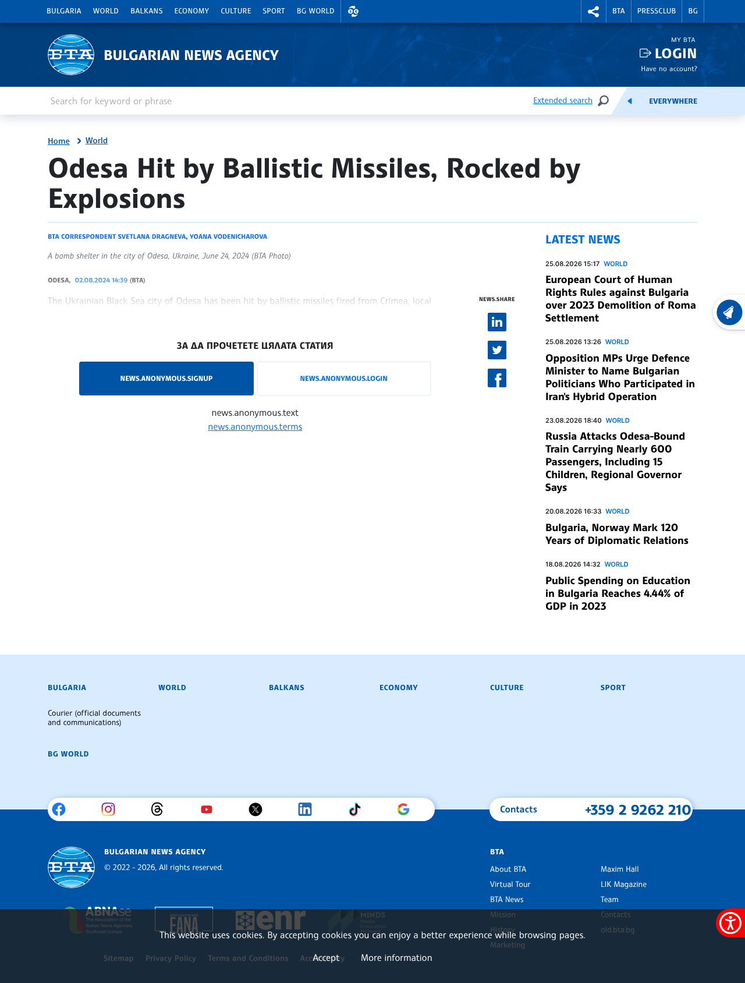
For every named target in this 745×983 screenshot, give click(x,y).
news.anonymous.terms (255, 426)
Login (676, 53)
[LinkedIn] (309, 809)
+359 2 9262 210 (638, 809)
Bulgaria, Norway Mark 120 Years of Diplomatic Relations (617, 534)
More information (396, 957)
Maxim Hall (619, 869)
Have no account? (669, 68)
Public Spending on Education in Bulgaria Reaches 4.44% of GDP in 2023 (617, 593)
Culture (236, 11)
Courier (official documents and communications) (94, 718)
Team (610, 899)
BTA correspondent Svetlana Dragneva (117, 236)
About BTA (508, 869)
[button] (353, 11)
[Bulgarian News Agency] (71, 867)
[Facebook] (63, 809)
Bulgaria (64, 11)
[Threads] (161, 809)
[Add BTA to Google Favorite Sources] (407, 809)
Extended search (563, 100)
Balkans (146, 11)
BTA (618, 11)
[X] (259, 809)
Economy (192, 11)
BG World (316, 11)
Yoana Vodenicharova (228, 236)
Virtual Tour (510, 884)
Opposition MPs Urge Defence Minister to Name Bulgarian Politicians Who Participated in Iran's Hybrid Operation (620, 377)
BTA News (506, 899)
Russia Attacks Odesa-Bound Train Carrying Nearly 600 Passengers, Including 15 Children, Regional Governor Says (615, 462)
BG (693, 11)
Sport (274, 11)
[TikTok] (358, 809)
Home (59, 141)
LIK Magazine (624, 884)
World (106, 11)
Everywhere (673, 101)
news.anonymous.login (343, 378)
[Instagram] (112, 809)
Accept (326, 957)
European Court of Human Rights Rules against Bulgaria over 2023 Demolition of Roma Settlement (620, 298)
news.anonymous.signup (166, 378)
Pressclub (656, 11)
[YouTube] (211, 809)
